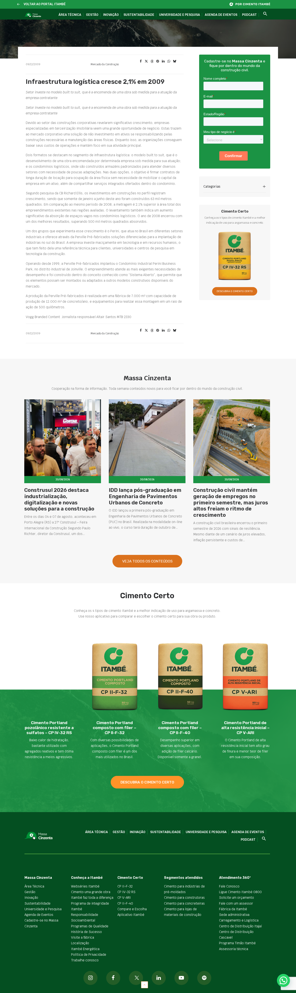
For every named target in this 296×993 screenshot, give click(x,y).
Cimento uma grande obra (90, 892)
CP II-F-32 (125, 886)
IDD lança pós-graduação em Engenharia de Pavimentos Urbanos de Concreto (145, 496)
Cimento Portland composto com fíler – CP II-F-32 (114, 727)
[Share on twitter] (146, 61)
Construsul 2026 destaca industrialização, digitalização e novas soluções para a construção (59, 499)
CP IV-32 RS (126, 892)
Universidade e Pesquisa (179, 15)
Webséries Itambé (85, 886)
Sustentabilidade (139, 15)
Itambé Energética (85, 949)
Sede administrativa (234, 915)
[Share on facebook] (140, 61)
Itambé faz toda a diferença (92, 897)
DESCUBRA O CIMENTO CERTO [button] (235, 291)
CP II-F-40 (125, 903)
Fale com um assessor (236, 903)
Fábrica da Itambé (233, 909)
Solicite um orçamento (236, 897)
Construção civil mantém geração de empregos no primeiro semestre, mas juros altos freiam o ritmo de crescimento (230, 502)
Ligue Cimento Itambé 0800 (240, 892)
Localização (80, 943)
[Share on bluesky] (174, 61)
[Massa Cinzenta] (32, 15)
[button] (18, 4)
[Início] (252, 4)
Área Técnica (70, 15)
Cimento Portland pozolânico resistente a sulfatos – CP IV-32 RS (49, 727)
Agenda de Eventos (221, 15)
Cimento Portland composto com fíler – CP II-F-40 (180, 727)
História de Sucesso (86, 932)
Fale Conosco (229, 886)
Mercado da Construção (105, 64)
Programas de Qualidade (89, 926)
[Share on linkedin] (163, 61)
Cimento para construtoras (184, 897)
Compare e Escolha (132, 909)
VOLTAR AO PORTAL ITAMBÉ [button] (45, 4)
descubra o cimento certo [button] (147, 782)
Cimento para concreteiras (184, 903)
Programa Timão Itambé (237, 943)
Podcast (249, 15)
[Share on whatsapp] (168, 61)
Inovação (111, 15)
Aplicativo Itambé (130, 915)
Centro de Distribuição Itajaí (240, 926)
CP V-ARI (124, 897)
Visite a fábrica (82, 937)
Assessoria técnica (233, 949)
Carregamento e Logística (239, 920)
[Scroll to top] (144, 984)
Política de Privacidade (88, 954)
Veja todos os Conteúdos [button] (147, 561)
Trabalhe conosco (85, 960)
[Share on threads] (152, 61)
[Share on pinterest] (157, 61)
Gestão (92, 15)
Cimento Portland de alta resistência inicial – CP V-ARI (245, 727)
